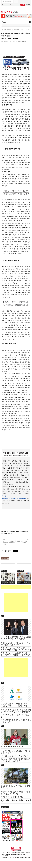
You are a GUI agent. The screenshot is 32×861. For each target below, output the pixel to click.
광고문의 (8, 852)
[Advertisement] (16, 587)
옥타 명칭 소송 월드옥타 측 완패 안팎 (14, 756)
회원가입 (28, 4)
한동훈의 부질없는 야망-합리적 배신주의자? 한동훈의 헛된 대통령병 (15, 644)
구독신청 (28, 852)
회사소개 (3, 852)
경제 (5, 29)
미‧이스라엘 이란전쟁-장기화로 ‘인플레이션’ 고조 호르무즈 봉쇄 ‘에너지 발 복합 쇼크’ (16, 712)
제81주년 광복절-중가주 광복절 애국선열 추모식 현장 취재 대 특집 (15, 793)
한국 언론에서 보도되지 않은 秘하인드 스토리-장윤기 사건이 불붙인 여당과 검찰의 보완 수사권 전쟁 (16, 655)
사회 (2, 725)
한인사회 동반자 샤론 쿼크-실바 (12, 747)
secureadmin (20, 41)
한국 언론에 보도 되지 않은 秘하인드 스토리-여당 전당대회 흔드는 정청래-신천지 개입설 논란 (16, 650)
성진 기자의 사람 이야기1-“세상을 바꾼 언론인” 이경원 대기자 (24, 583)
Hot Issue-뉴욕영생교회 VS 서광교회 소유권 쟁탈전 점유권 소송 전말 (15, 760)
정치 (2, 616)
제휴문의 (23, 852)
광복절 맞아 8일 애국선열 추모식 (12, 797)
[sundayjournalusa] (9, 12)
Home (2, 29)
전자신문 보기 (5, 807)
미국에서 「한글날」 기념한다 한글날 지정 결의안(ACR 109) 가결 (8, 583)
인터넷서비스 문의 (16, 852)
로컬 (2, 765)
